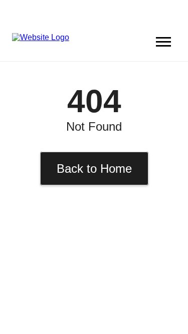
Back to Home (94, 168)
